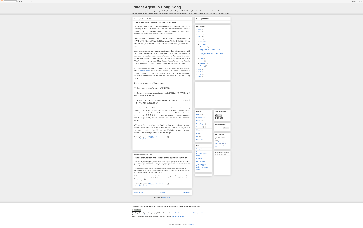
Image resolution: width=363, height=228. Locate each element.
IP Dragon (199, 158)
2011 (200, 37)
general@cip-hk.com (178, 216)
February (203, 63)
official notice (145, 71)
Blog (197, 133)
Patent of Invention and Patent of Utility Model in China (160, 158)
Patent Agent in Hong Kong (156, 7)
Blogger (191, 224)
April (201, 58)
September (203, 47)
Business (199, 117)
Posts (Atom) (166, 197)
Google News (200, 149)
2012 (200, 34)
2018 (200, 29)
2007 (200, 74)
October (202, 44)
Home (162, 192)
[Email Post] (167, 137)
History (198, 130)
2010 (200, 39)
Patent (145, 186)
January (202, 66)
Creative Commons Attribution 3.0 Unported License (190, 213)
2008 (200, 71)
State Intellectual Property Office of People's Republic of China (202, 167)
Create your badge (224, 145)
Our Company (200, 161)
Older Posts (186, 192)
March (202, 60)
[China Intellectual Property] (216, 146)
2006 (200, 77)
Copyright (199, 139)
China (140, 139)
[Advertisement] (162, 145)
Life (197, 136)
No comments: (160, 137)
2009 (200, 69)
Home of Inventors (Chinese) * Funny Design (201, 153)
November (203, 41)
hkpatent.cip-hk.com (150, 215)
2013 (200, 32)
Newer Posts (138, 192)
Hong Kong (199, 124)
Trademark (146, 139)
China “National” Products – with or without (155, 22)
